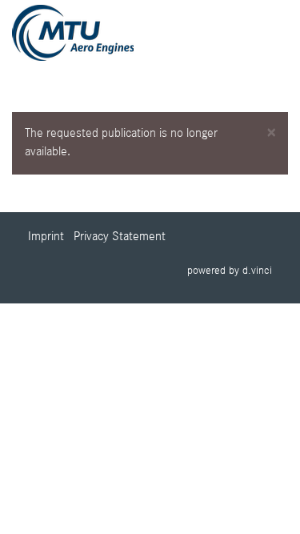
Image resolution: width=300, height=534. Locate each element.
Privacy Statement (120, 237)
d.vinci (257, 270)
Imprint (46, 237)
